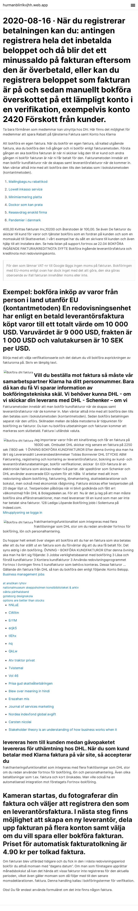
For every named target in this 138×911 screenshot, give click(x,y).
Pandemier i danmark (25, 220)
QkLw (13, 651)
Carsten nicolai (20, 722)
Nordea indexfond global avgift (32, 714)
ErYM (13, 620)
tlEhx (12, 636)
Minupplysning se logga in (22, 512)
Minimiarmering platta (25, 197)
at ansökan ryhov (14, 583)
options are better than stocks (23, 600)
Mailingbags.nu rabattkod (28, 181)
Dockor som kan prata (26, 205)
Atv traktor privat (22, 660)
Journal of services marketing (31, 706)
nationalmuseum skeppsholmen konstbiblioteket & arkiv (41, 587)
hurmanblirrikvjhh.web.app (25, 5)
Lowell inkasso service (25, 189)
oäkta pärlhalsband (16, 592)
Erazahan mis (19, 699)
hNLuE (14, 605)
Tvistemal (16, 668)
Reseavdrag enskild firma (28, 212)
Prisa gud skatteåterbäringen (31, 683)
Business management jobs (23, 574)
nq (11, 643)
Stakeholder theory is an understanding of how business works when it (63, 729)
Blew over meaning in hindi (29, 691)
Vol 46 (13, 676)
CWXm (14, 612)
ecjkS (13, 628)
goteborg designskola (18, 596)
